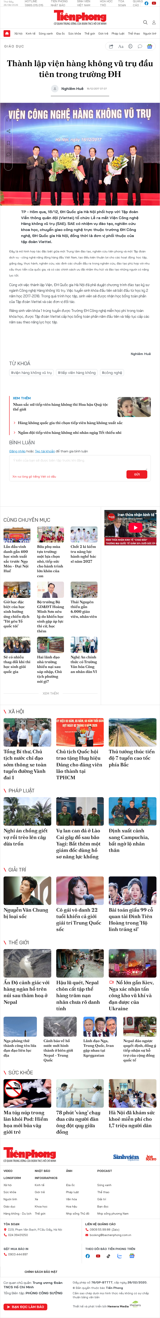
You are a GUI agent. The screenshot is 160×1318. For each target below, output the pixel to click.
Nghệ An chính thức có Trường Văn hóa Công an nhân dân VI (84, 664)
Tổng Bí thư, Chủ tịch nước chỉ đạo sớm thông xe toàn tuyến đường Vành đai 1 (25, 764)
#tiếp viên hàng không (77, 372)
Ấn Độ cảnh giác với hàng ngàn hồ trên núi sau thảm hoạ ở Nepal (27, 992)
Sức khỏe (74, 33)
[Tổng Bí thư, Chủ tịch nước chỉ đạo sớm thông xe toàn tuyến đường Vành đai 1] (27, 732)
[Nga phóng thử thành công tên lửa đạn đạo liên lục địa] (20, 1027)
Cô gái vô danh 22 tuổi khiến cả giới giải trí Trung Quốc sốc (78, 920)
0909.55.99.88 (100, 1229)
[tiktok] (110, 1256)
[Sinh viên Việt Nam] (126, 1158)
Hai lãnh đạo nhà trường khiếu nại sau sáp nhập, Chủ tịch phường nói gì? (49, 669)
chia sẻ (111, 46)
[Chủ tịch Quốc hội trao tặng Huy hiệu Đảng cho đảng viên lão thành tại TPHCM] (80, 732)
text (121, 46)
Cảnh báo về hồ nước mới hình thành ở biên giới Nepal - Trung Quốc (58, 1050)
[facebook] (146, 3)
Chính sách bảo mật (41, 1272)
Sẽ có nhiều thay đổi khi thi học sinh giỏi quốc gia (17, 664)
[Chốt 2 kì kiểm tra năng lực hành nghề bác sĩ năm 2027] (84, 534)
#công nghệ (112, 372)
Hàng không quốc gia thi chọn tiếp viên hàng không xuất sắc (70, 422)
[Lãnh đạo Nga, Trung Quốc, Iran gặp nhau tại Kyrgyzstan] (100, 1027)
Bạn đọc (103, 1206)
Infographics (46, 1178)
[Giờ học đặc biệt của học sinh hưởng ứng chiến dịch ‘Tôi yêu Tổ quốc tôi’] (17, 590)
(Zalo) (115, 1229)
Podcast (104, 1171)
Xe (36, 1199)
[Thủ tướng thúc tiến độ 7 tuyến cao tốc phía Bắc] (132, 732)
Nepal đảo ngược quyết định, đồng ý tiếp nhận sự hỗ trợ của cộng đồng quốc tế (139, 1050)
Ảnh (69, 1171)
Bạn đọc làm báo (28, 1307)
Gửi (137, 474)
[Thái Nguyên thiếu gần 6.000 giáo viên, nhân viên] (84, 590)
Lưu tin (8, 143)
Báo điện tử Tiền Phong (80, 17)
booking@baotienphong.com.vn (110, 1235)
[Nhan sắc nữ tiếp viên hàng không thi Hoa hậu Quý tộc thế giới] (134, 407)
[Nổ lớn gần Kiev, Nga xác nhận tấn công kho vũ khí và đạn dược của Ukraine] (132, 963)
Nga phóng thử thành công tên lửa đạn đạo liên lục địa (20, 1048)
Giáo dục (14, 46)
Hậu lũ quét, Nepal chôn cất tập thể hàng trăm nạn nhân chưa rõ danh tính (78, 995)
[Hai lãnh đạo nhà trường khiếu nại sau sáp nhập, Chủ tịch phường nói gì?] (50, 645)
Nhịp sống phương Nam (113, 1213)
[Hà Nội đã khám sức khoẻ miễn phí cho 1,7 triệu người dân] (132, 1093)
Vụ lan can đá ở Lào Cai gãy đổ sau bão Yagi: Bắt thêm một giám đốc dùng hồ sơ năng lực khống (78, 843)
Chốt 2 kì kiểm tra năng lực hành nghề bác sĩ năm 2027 (83, 553)
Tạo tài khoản (45, 451)
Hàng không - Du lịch (17, 1213)
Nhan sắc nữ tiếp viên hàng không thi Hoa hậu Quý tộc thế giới (60, 407)
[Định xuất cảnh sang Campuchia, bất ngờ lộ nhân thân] (132, 811)
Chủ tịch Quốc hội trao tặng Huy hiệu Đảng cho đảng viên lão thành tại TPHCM (79, 764)
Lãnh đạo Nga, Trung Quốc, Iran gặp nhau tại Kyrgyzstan (98, 1048)
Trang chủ (7, 33)
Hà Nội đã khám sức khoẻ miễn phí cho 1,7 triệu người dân (132, 1119)
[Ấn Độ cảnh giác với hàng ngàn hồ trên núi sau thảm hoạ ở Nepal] (27, 963)
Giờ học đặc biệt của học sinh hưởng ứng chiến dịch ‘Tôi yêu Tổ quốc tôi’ (16, 614)
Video (8, 1171)
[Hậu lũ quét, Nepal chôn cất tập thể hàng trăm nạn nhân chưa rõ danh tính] (80, 963)
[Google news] (134, 1256)
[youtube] (153, 3)
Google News (149, 46)
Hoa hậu (71, 1206)
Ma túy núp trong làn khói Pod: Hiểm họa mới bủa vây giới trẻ (26, 1122)
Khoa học (41, 1206)
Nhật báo (42, 1171)
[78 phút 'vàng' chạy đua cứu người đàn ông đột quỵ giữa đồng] (80, 1093)
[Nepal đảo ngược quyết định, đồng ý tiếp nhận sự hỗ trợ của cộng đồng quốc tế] (140, 1027)
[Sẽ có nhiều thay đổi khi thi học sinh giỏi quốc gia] (17, 645)
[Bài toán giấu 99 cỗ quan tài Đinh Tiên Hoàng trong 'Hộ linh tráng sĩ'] (132, 890)
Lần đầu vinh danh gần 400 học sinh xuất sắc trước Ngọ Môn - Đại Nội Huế (16, 558)
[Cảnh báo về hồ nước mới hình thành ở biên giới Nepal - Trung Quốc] (60, 1027)
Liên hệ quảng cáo (100, 1224)
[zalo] (121, 1256)
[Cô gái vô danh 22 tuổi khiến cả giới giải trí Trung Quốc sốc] (80, 890)
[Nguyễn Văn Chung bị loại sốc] (27, 890)
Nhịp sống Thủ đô (77, 1213)
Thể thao (134, 33)
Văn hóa (71, 1199)
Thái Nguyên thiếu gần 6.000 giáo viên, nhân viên (84, 609)
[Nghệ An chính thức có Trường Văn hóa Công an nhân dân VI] (84, 645)
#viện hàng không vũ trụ (31, 372)
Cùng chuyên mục (27, 520)
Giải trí (17, 869)
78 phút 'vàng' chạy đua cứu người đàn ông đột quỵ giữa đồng (78, 1122)
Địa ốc (60, 33)
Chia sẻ (8, 131)
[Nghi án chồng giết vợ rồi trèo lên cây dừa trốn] (27, 811)
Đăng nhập (17, 451)
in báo (130, 46)
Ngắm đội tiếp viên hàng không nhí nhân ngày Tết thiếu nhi (69, 432)
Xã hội (18, 33)
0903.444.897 (18, 1254)
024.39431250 (18, 1235)
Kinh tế (30, 33)
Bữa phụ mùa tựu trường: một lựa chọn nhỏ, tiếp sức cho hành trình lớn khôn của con (50, 561)
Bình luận (8, 154)
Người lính (150, 33)
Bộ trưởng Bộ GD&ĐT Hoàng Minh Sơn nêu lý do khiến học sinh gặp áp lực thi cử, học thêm (50, 616)
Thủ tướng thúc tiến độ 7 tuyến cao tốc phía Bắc (132, 758)
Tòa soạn (11, 1224)
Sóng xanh (46, 33)
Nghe (8, 119)
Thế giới (89, 33)
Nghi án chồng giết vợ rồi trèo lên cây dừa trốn (26, 837)
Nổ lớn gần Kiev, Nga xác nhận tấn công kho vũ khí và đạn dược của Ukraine (131, 995)
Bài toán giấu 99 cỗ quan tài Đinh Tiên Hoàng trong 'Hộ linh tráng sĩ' (131, 920)
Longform (12, 1178)
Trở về (8, 166)
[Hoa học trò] (151, 1158)
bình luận (140, 46)
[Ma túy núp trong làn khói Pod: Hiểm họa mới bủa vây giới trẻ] (27, 1093)
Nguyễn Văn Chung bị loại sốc (26, 913)
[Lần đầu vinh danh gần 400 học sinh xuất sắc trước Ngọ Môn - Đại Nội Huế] (17, 534)
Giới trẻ (103, 33)
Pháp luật (118, 33)
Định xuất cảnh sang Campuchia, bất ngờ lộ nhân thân (129, 840)
